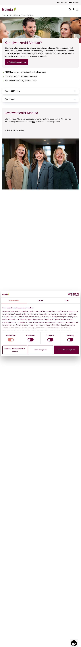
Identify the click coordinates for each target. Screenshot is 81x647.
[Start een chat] (74, 643)
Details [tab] (40, 300)
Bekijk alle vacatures (15, 130)
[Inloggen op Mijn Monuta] (73, 9)
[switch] (31, 339)
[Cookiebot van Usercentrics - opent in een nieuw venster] (69, 294)
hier (33, 122)
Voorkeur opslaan (40, 350)
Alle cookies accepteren (66, 350)
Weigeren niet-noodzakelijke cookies (14, 350)
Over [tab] (67, 300)
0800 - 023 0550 (73, 2)
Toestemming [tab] (14, 300)
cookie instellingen (52, 328)
